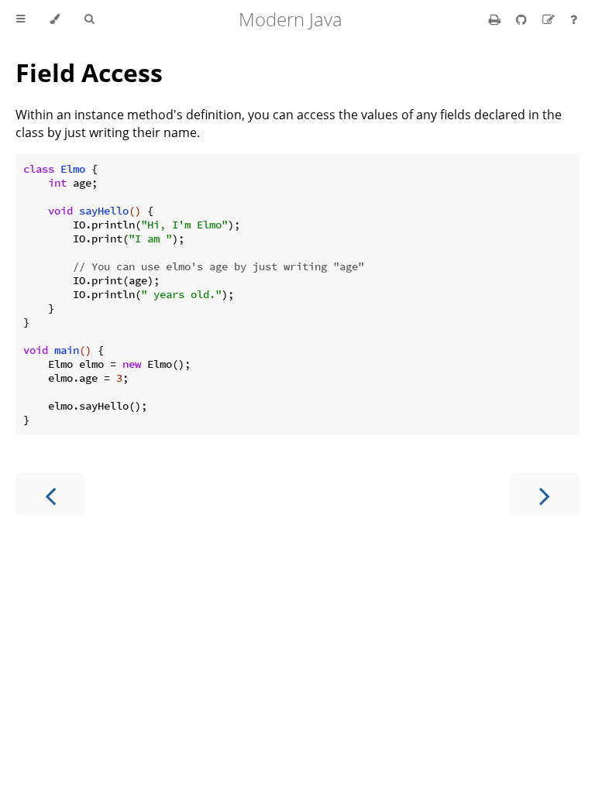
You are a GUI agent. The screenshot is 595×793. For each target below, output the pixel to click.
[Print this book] (496, 19)
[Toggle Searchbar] (89, 19)
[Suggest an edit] (550, 19)
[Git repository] (523, 19)
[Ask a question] (573, 19)
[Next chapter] (545, 494)
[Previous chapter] (50, 494)
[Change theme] (54, 19)
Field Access (89, 72)
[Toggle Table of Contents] (20, 19)
